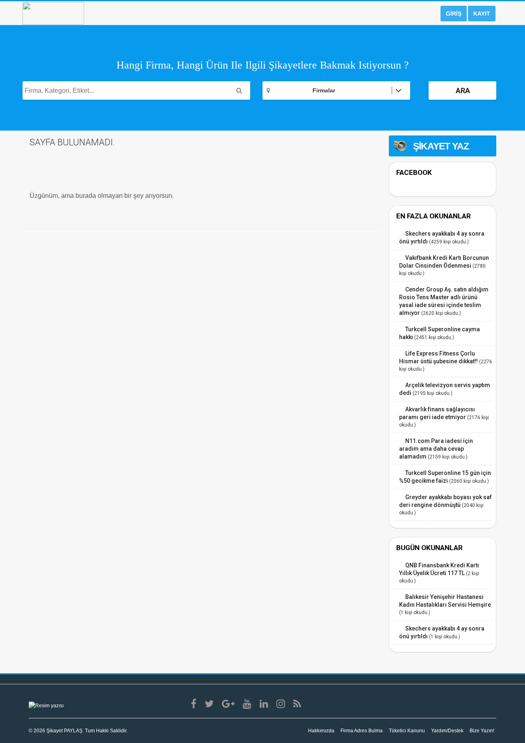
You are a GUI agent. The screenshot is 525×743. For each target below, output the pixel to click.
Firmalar (324, 90)
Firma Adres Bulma (361, 731)
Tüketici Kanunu (407, 731)
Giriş (453, 13)
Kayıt (481, 13)
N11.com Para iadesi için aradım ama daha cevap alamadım (436, 449)
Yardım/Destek (447, 731)
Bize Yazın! (482, 731)
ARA (463, 90)
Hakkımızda (321, 731)
